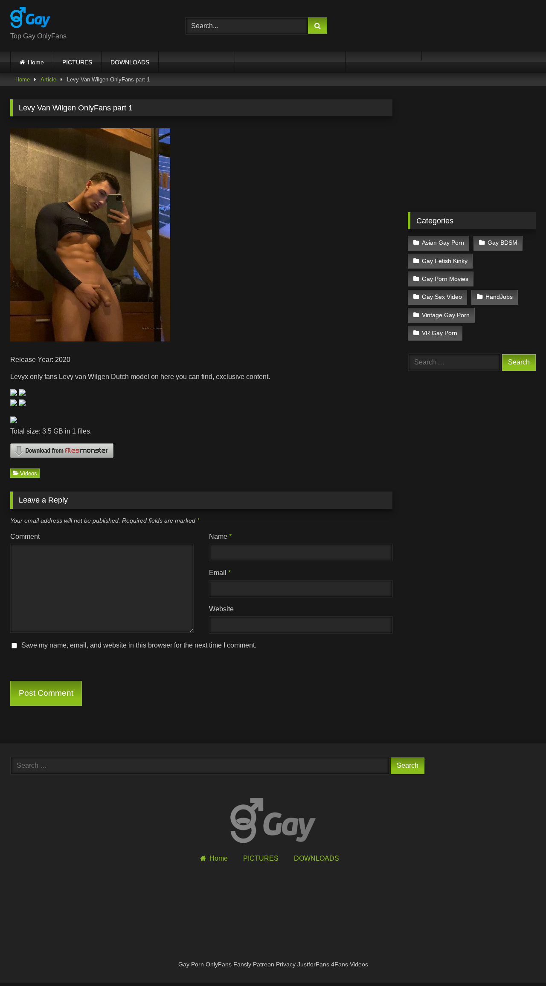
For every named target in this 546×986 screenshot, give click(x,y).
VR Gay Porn (439, 333)
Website (221, 609)
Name (220, 536)
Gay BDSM (502, 242)
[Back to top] (519, 960)
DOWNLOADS (129, 62)
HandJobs (499, 296)
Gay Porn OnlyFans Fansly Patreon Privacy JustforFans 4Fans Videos (273, 964)
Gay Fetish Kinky (445, 260)
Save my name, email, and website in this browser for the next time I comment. (138, 645)
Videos (28, 473)
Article (48, 79)
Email (220, 572)
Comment (25, 536)
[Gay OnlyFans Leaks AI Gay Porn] (30, 19)
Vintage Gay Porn (446, 315)
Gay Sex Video (442, 296)
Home (36, 62)
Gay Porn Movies (445, 278)
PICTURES (77, 62)
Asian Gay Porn (443, 242)
